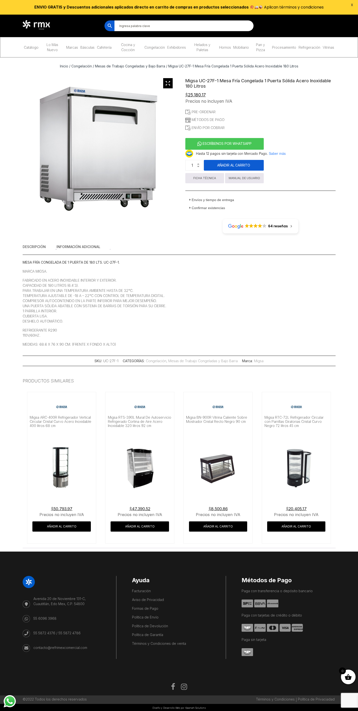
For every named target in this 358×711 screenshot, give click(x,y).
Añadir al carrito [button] (61, 526)
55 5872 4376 (44, 633)
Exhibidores (176, 47)
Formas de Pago (145, 608)
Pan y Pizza (260, 47)
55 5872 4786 (69, 633)
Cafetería (104, 47)
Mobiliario (241, 47)
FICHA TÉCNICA (204, 178)
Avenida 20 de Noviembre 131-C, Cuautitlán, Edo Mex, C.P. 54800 (59, 601)
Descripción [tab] (34, 247)
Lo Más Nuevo (52, 47)
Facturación (141, 591)
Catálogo (31, 47)
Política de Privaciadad (316, 699)
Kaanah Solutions (195, 707)
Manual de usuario (244, 178)
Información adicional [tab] (78, 247)
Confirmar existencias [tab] (208, 208)
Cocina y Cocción (128, 47)
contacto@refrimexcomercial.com (60, 648)
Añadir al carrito (233, 165)
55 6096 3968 (45, 618)
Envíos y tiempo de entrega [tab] (213, 200)
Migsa (259, 361)
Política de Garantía (147, 635)
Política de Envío (145, 617)
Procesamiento (284, 47)
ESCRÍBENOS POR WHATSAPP (227, 143)
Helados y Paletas (202, 47)
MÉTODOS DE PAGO (208, 120)
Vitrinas (328, 47)
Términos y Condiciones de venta (159, 643)
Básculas (87, 47)
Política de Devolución (150, 626)
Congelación (154, 47)
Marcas (72, 47)
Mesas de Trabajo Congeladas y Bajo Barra (130, 66)
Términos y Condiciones (275, 699)
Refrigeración (309, 47)
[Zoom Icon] (168, 83)
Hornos (225, 47)
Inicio (64, 66)
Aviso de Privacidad (148, 600)
